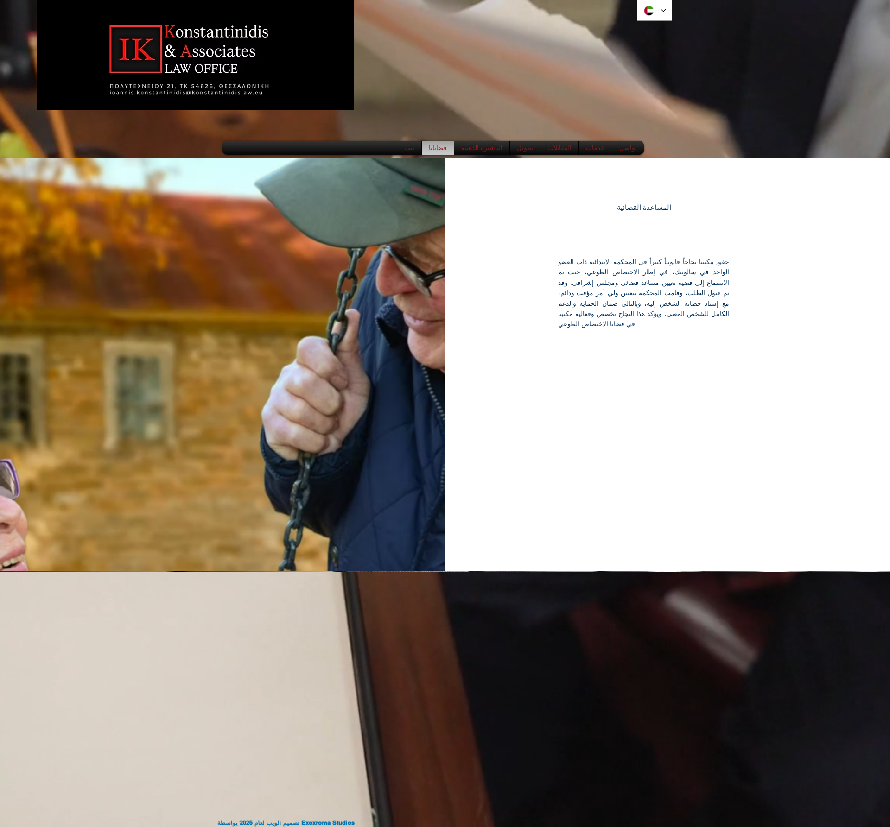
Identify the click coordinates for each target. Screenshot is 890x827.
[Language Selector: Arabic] (654, 10)
